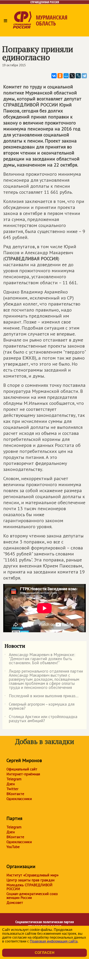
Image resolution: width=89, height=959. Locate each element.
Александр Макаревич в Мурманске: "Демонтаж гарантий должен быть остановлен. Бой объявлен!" (40, 659)
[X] (72, 75)
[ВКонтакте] (54, 75)
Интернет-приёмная (23, 774)
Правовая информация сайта (54, 941)
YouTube (13, 847)
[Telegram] (84, 75)
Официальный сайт (21, 769)
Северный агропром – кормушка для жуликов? (40, 706)
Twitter (12, 789)
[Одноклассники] (60, 75)
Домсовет (14, 903)
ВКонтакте (15, 794)
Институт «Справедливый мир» (32, 875)
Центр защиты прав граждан (30, 880)
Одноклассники (19, 799)
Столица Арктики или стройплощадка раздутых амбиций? (41, 719)
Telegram (13, 779)
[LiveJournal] (78, 75)
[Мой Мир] (66, 75)
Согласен (44, 952)
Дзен (10, 784)
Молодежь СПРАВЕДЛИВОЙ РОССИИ (29, 887)
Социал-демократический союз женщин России (32, 896)
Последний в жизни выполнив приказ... (41, 696)
